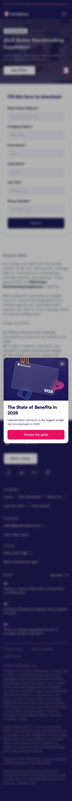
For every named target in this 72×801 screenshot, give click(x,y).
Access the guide (36, 434)
